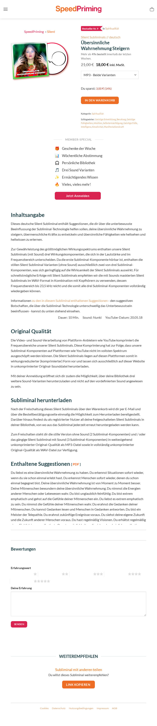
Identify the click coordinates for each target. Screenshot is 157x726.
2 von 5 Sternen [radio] (49, 574)
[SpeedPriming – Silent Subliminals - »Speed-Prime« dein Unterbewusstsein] (78, 9)
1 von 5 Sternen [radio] (21, 574)
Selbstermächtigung (113, 123)
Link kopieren (78, 684)
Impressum (103, 708)
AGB (114, 708)
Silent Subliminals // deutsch (100, 37)
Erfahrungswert (21, 568)
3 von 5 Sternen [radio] (81, 574)
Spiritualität (112, 28)
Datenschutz (59, 708)
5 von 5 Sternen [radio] (21, 581)
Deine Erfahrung (21, 588)
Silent (51, 31)
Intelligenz (86, 126)
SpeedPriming (34, 31)
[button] (5, 9)
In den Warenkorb (100, 100)
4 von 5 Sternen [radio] (115, 574)
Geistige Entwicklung (105, 119)
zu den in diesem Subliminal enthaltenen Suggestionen (70, 300)
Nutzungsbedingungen (81, 708)
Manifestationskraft (114, 126)
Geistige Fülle (130, 123)
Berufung (121, 119)
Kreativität (97, 126)
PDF (76, 464)
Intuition (98, 123)
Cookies (44, 708)
